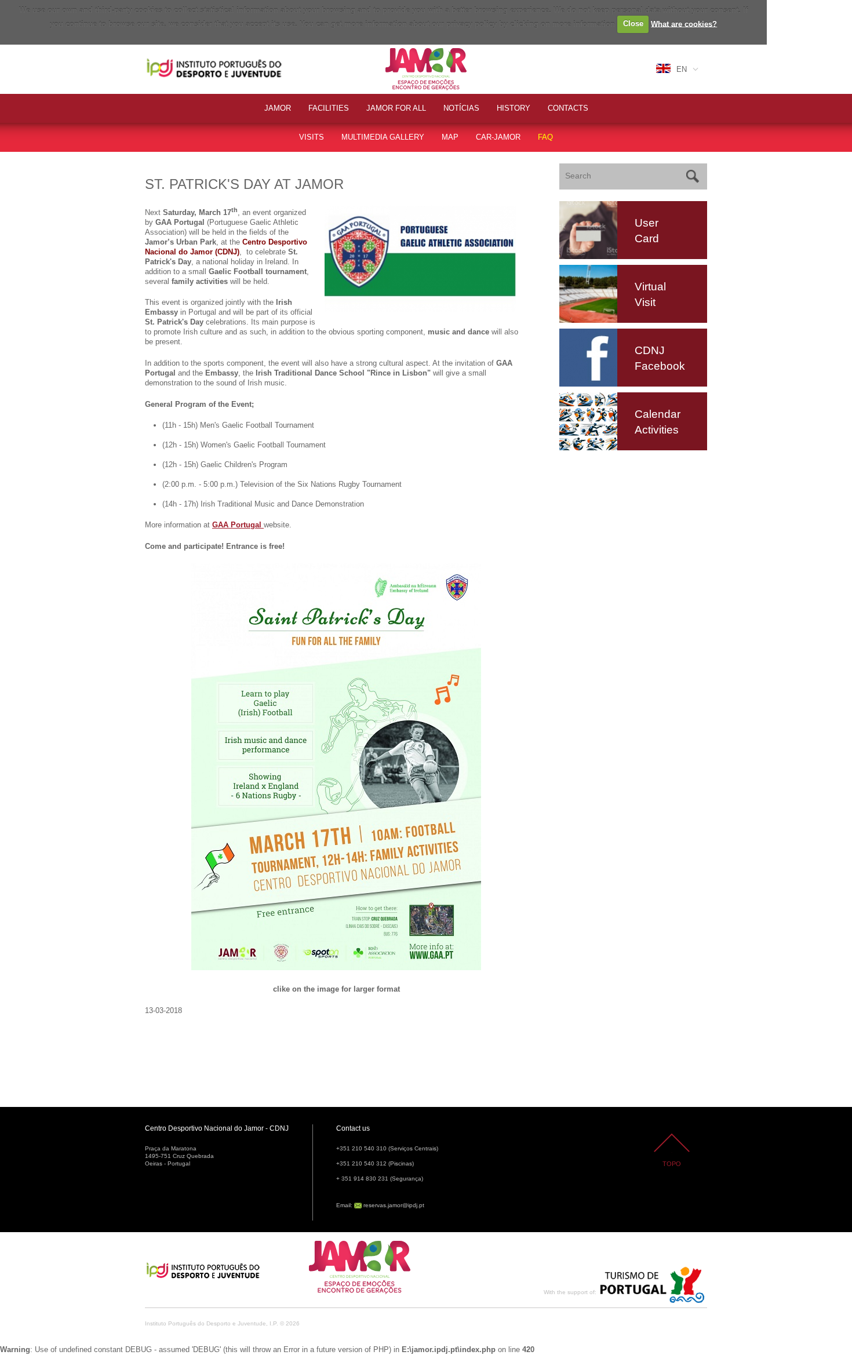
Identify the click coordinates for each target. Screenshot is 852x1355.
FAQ (545, 137)
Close (633, 23)
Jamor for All (396, 108)
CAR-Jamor (498, 137)
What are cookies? (684, 23)
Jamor (396, 49)
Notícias (461, 108)
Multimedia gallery (382, 137)
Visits (311, 137)
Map (450, 137)
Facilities (328, 108)
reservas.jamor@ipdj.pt (393, 1205)
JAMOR (277, 108)
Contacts (568, 108)
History (513, 108)
